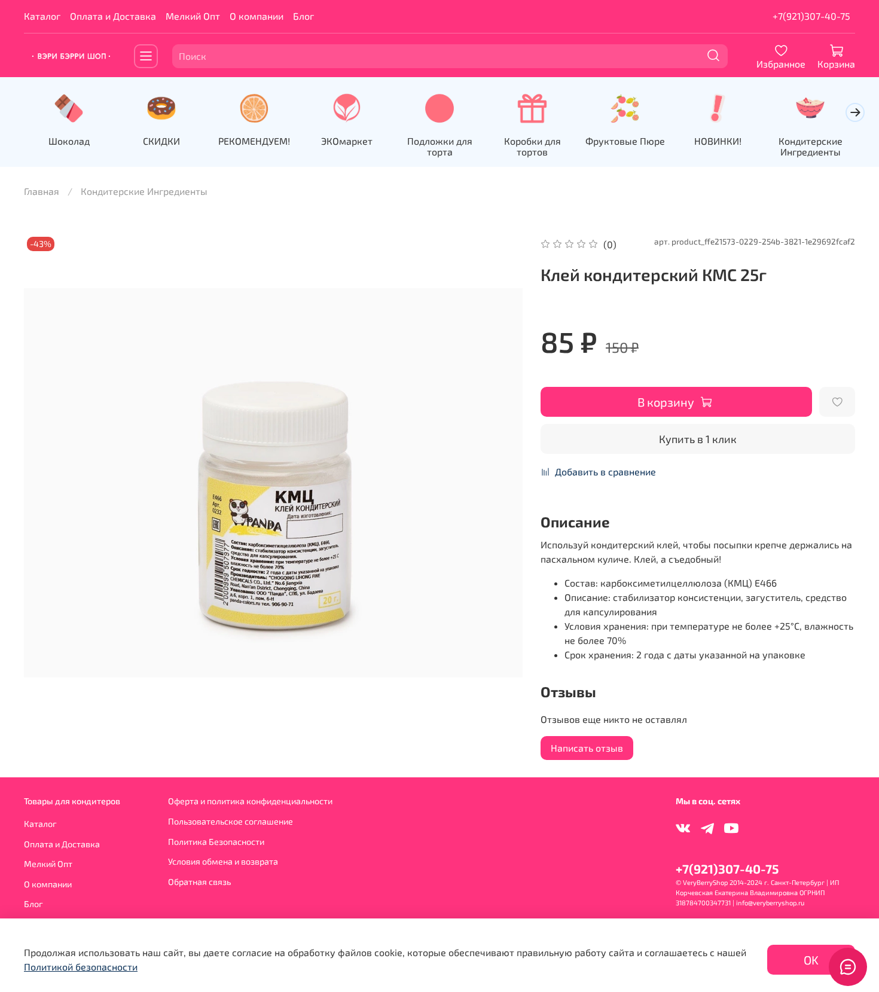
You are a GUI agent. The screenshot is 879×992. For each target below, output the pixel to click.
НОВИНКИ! (717, 140)
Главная (41, 191)
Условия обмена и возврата (223, 861)
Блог (303, 16)
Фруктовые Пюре (625, 140)
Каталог (42, 16)
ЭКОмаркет (347, 140)
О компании (256, 16)
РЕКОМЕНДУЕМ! (254, 140)
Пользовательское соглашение (230, 821)
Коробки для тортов (532, 146)
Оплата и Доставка (113, 16)
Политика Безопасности (216, 842)
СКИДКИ (161, 140)
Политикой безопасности (81, 966)
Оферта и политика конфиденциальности (250, 801)
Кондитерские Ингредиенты (811, 146)
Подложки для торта (439, 146)
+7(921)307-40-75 (811, 16)
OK (811, 960)
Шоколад (69, 140)
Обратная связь (199, 882)
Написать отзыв (587, 747)
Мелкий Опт (193, 16)
